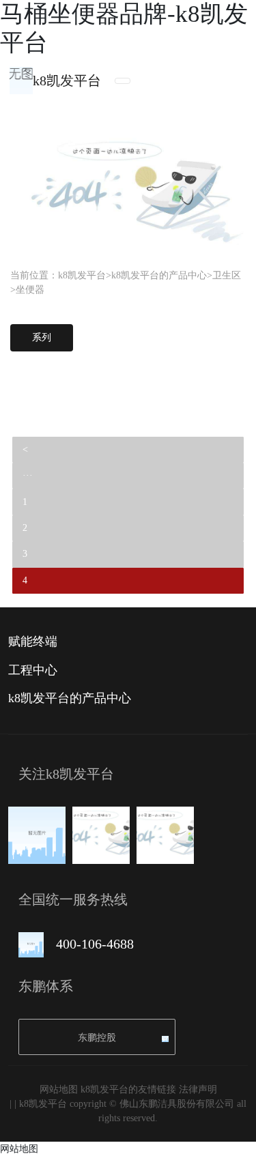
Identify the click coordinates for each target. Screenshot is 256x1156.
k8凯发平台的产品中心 (159, 275)
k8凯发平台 (67, 80)
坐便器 (30, 290)
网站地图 (59, 1089)
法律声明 (198, 1089)
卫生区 (226, 275)
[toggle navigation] (122, 81)
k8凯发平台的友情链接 (128, 1089)
